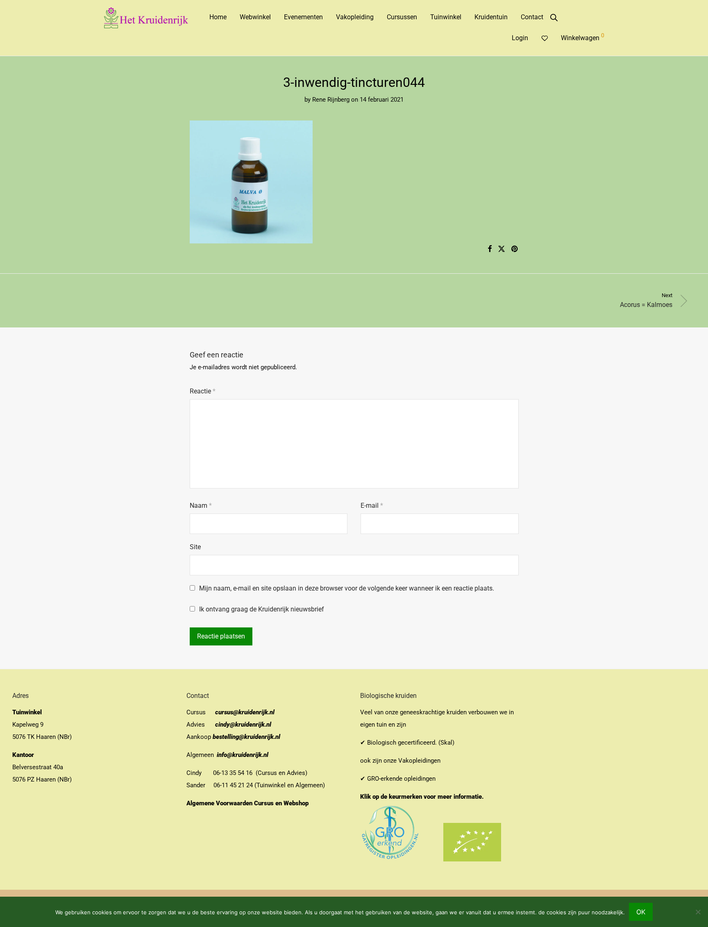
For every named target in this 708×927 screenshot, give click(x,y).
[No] (698, 912)
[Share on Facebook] (490, 249)
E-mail (372, 505)
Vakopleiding (355, 17)
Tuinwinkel (445, 17)
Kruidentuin (491, 17)
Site (195, 547)
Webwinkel (255, 17)
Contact (532, 17)
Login (520, 38)
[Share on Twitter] (501, 249)
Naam (201, 505)
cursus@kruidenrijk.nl (245, 712)
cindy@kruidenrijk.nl (243, 724)
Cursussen (402, 17)
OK (640, 912)
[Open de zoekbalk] (554, 17)
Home (218, 17)
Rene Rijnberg (330, 99)
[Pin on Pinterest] (515, 249)
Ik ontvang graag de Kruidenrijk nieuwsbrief (260, 609)
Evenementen (303, 17)
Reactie (203, 391)
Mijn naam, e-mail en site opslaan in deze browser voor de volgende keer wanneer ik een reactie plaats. (346, 588)
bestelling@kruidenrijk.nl (246, 737)
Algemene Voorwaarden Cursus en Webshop (248, 803)
